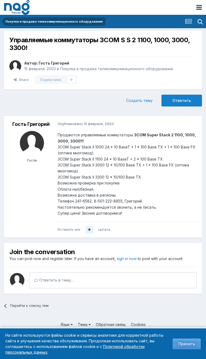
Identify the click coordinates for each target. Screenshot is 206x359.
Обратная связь (111, 324)
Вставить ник (69, 229)
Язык (66, 324)
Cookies (138, 324)
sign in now (127, 258)
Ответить (181, 100)
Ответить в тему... (55, 280)
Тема (83, 324)
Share (23, 79)
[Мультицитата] (89, 229)
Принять (186, 344)
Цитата (104, 229)
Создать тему (139, 100)
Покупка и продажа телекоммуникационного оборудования (116, 68)
